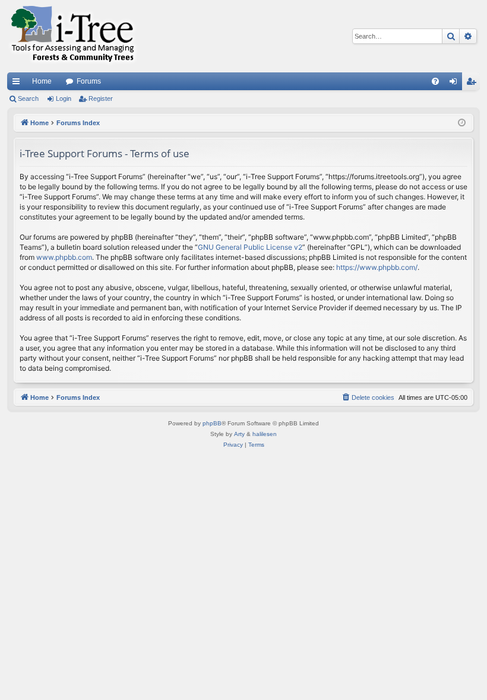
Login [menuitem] (455, 83)
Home (42, 81)
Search (28, 98)
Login (63, 98)
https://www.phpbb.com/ (377, 267)
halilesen (264, 434)
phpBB (212, 423)
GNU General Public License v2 (250, 247)
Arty (239, 434)
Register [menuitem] (473, 83)
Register (100, 98)
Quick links (18, 83)
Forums (89, 81)
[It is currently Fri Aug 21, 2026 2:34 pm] (462, 123)
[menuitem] (435, 81)
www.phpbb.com (64, 257)
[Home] (72, 36)
